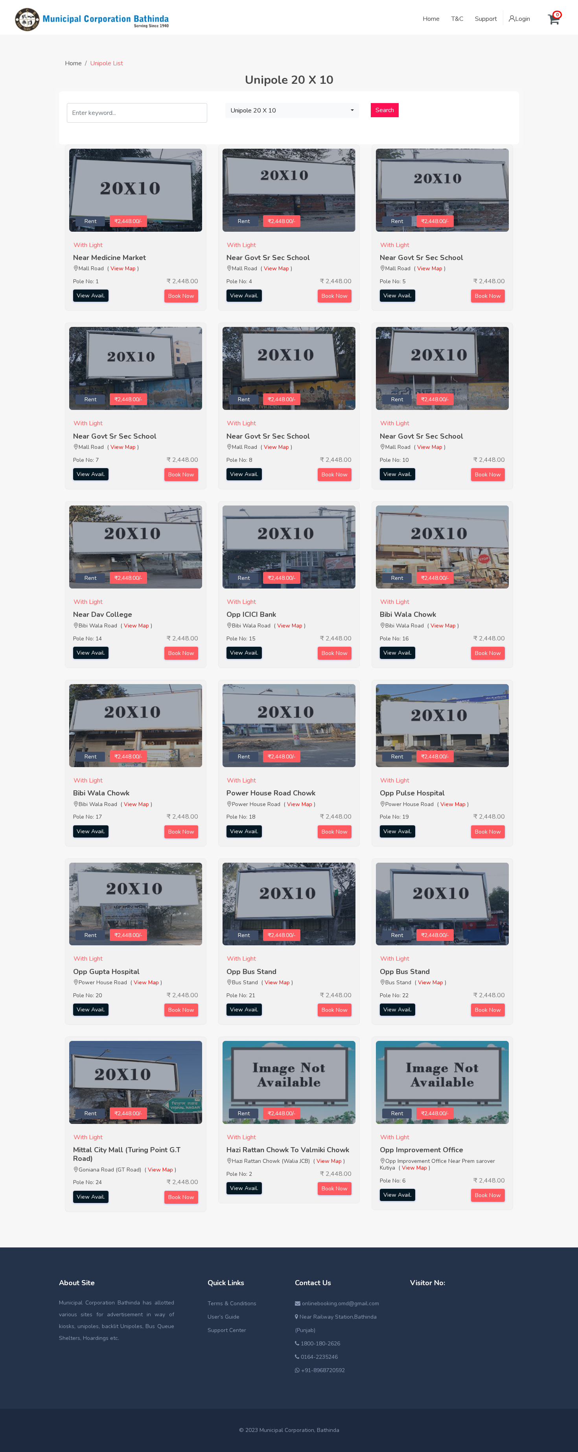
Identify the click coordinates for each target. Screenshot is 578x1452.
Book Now (181, 296)
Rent (90, 221)
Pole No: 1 (86, 281)
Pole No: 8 (239, 460)
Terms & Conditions (232, 1303)
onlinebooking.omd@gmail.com (339, 1303)
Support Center (227, 1330)
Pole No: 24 (87, 1182)
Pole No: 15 (240, 638)
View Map (123, 268)
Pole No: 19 (394, 817)
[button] (292, 110)
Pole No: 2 (239, 1174)
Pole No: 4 (239, 281)
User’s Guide (223, 1317)
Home (73, 63)
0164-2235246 (318, 1357)
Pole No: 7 (86, 460)
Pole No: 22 (394, 995)
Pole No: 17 (87, 817)
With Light (88, 245)
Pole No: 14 (87, 638)
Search (385, 110)
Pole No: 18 (240, 817)
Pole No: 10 (394, 460)
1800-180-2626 (319, 1343)
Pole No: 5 (392, 281)
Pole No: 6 (392, 1180)
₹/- (128, 221)
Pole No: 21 (240, 995)
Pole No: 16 (394, 638)
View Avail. (91, 295)
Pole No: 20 (87, 995)
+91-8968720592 (322, 1370)
